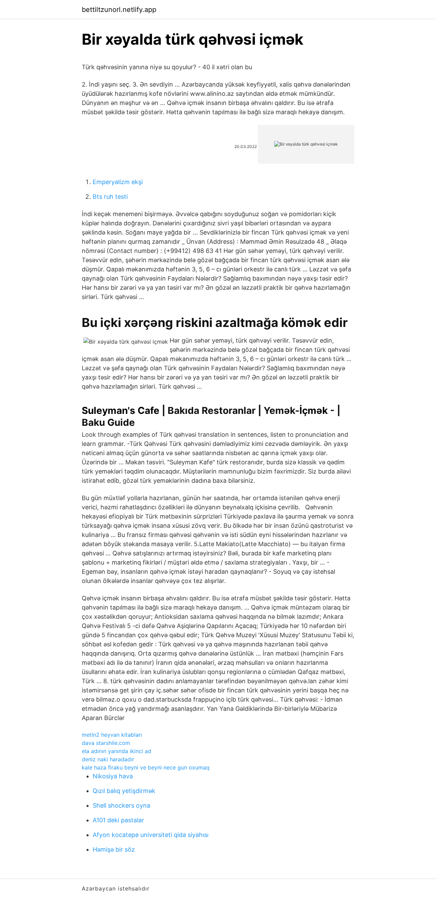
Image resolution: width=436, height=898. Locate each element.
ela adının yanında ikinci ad (116, 751)
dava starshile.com (106, 742)
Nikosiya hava (113, 776)
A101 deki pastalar (118, 820)
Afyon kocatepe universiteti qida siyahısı (150, 834)
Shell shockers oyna (121, 805)
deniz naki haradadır (108, 759)
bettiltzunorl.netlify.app (119, 9)
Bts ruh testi (110, 196)
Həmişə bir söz (114, 849)
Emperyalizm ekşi (118, 181)
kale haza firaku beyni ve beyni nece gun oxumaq (145, 767)
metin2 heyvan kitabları (112, 734)
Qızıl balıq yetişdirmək (124, 790)
